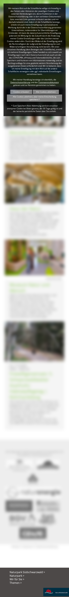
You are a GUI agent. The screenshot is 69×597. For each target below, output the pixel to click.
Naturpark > (17, 575)
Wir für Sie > (17, 579)
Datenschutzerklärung (20, 82)
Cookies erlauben (21, 91)
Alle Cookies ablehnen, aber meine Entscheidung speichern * (34, 98)
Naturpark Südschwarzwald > (27, 572)
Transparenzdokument (48, 82)
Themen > (16, 583)
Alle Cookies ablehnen (46, 91)
